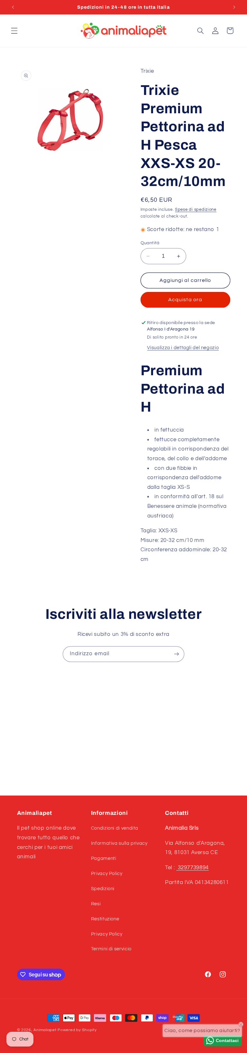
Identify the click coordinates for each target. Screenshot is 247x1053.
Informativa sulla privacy (119, 843)
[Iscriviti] (176, 654)
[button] (14, 30)
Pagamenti (103, 858)
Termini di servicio (111, 948)
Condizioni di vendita (114, 828)
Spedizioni (102, 888)
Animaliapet (44, 1030)
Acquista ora (185, 299)
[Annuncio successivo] (234, 7)
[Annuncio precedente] (13, 7)
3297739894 (192, 868)
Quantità (150, 243)
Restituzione (105, 919)
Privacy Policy (107, 873)
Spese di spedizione (195, 210)
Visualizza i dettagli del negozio (183, 347)
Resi (96, 903)
